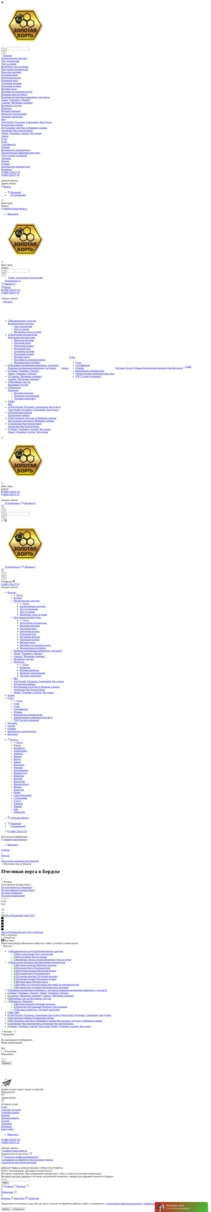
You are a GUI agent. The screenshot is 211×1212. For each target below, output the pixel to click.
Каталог (18, 598)
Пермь (17, 792)
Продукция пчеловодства (33, 623)
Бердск (17, 759)
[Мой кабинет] (2, 506)
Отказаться (18, 1209)
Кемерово (19, 776)
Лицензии (6, 1123)
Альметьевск (20, 751)
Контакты (6, 1126)
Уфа (16, 809)
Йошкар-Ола (20, 773)
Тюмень (18, 806)
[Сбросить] (3, 1060)
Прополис (25, 667)
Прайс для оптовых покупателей (25, 277)
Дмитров (18, 767)
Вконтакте (12, 214)
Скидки (5, 1121)
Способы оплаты (10, 1112)
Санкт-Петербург (23, 795)
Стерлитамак (20, 798)
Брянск (17, 762)
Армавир (18, 753)
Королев (18, 778)
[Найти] (3, 52)
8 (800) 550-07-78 (11, 172)
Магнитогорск (21, 784)
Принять (6, 1209)
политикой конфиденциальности (124, 1203)
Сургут (17, 801)
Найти (5, 1183)
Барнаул (18, 756)
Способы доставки (11, 1109)
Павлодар (19, 789)
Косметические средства (33, 606)
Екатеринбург (21, 770)
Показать (6, 1063)
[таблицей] (7, 898)
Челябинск (19, 748)
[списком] (5, 898)
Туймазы (18, 803)
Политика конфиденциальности (21, 1157)
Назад (20, 595)
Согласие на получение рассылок (18, 1162)
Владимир (19, 764)
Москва (18, 787)
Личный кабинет (10, 1118)
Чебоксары (19, 812)
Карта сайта (7, 1129)
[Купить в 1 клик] (2, 910)
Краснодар (19, 781)
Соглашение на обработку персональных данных (27, 1159)
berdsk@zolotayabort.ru (15, 208)
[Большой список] (5, 901)
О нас (17, 703)
